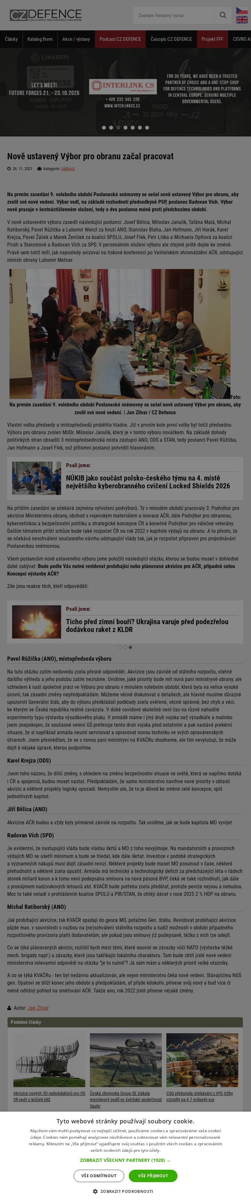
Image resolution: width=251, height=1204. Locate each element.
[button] (125, 1160)
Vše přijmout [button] (153, 1176)
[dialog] (125, 1158)
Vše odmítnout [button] (98, 1176)
